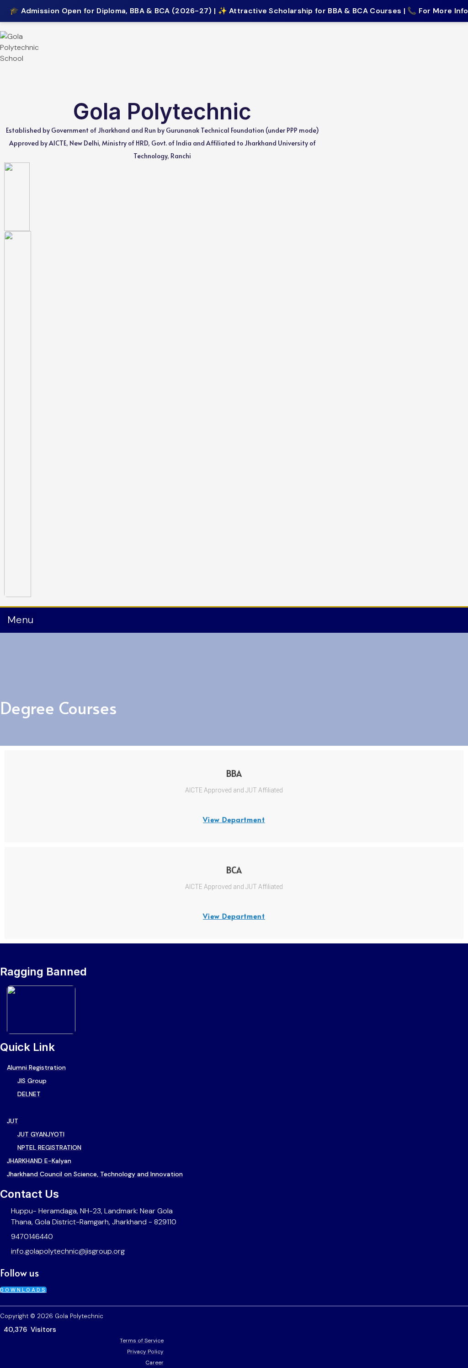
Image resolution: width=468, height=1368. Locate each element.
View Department (234, 819)
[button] (20, 620)
